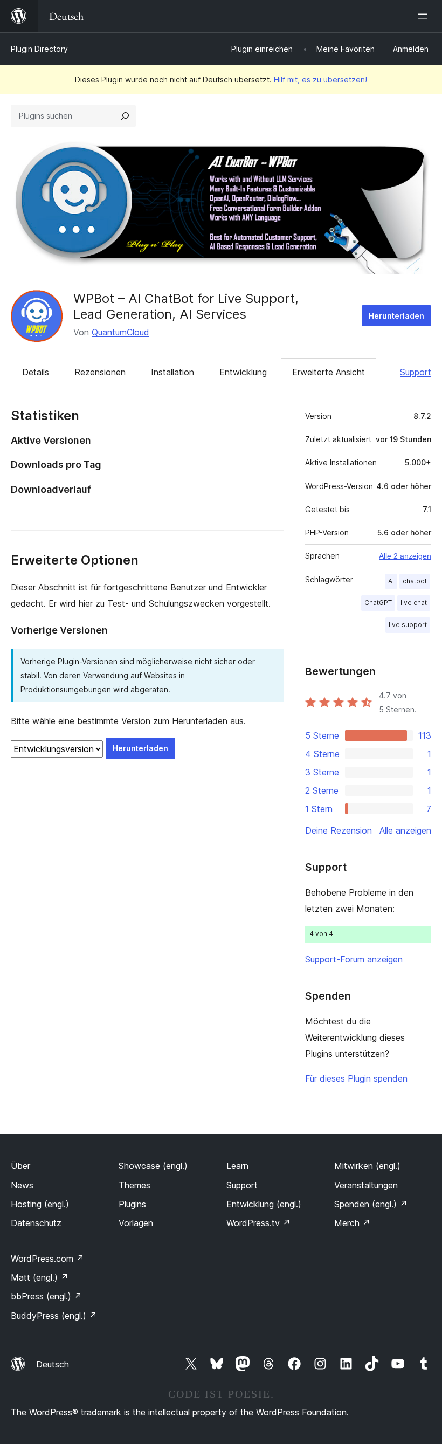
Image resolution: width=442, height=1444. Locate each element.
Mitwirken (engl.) (367, 1165)
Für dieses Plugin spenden (356, 1078)
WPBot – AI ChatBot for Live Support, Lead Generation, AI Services (186, 306)
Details (35, 372)
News (22, 1185)
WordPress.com (47, 1258)
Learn (237, 1165)
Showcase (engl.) (153, 1165)
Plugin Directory (39, 48)
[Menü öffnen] (425, 16)
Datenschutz (36, 1223)
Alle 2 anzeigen (405, 556)
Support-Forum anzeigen (354, 959)
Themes (134, 1185)
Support (415, 372)
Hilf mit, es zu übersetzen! (320, 79)
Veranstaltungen (366, 1185)
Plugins (132, 1204)
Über (20, 1165)
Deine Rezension (338, 830)
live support (408, 625)
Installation (172, 372)
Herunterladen (396, 315)
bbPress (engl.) (46, 1296)
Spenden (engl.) (371, 1204)
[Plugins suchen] (125, 116)
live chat (413, 603)
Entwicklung (243, 372)
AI (391, 581)
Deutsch (52, 1364)
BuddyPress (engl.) (54, 1315)
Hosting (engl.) (40, 1204)
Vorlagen (136, 1223)
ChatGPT (378, 603)
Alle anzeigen (405, 830)
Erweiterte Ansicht (328, 372)
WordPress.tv (258, 1223)
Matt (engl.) (39, 1277)
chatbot (415, 581)
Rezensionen (100, 372)
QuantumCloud (120, 332)
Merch (352, 1223)
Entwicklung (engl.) (263, 1204)
